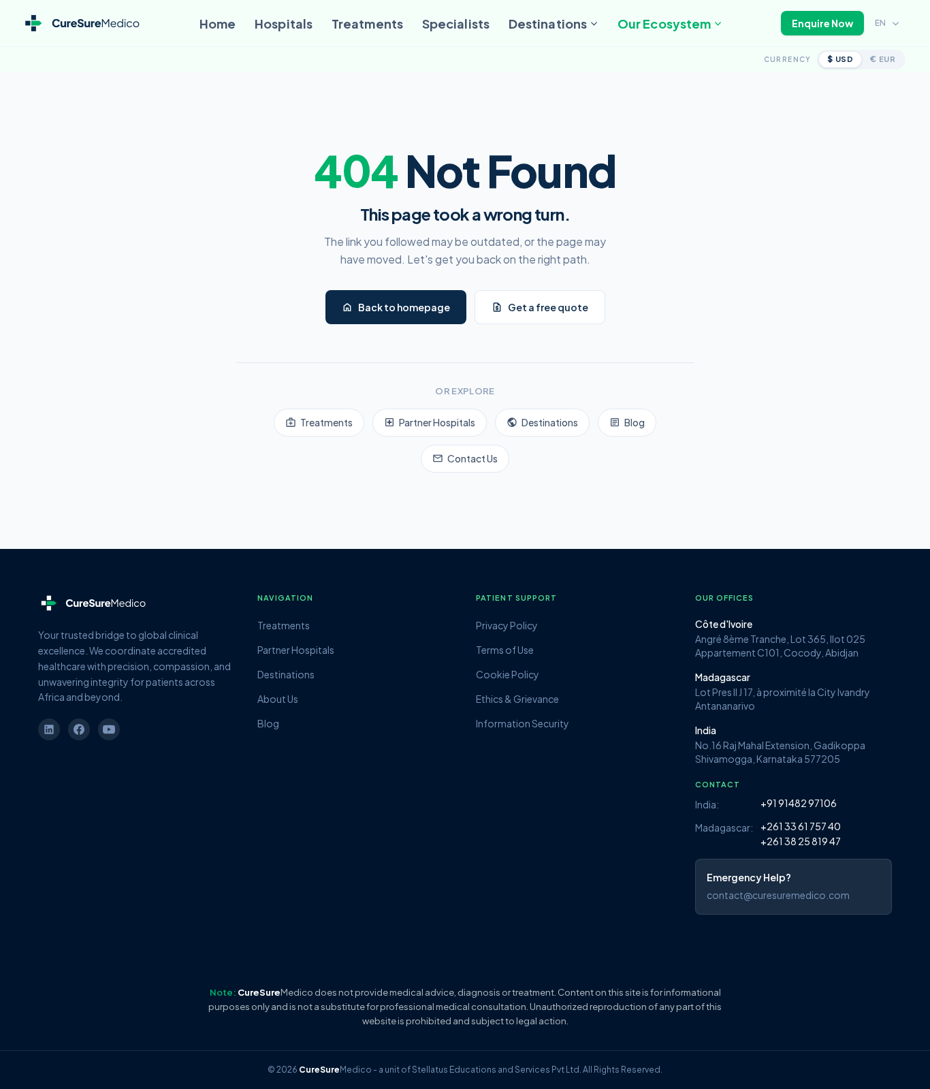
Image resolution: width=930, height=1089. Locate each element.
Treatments (367, 23)
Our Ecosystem (664, 23)
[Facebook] (79, 729)
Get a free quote (540, 307)
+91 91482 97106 (798, 803)
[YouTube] (109, 729)
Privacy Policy (507, 625)
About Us (277, 699)
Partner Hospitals (429, 422)
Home (217, 23)
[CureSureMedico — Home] (81, 23)
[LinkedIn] (49, 729)
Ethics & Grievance (517, 699)
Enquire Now (822, 23)
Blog (627, 422)
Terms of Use (505, 650)
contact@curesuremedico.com (778, 895)
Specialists (456, 23)
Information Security (522, 723)
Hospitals (283, 23)
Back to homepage (396, 307)
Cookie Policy (507, 674)
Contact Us (465, 458)
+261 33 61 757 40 (800, 826)
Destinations (548, 23)
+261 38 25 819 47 (800, 841)
